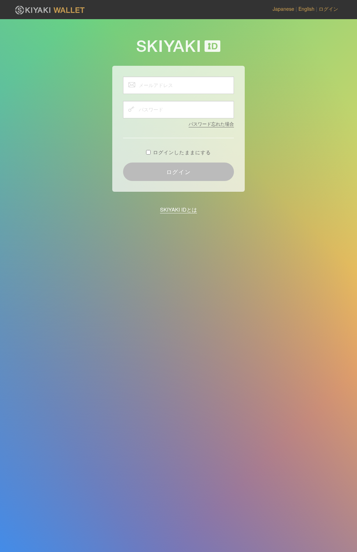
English (306, 8)
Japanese (283, 8)
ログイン (328, 8)
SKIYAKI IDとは (178, 209)
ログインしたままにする (182, 152)
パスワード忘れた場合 (211, 123)
